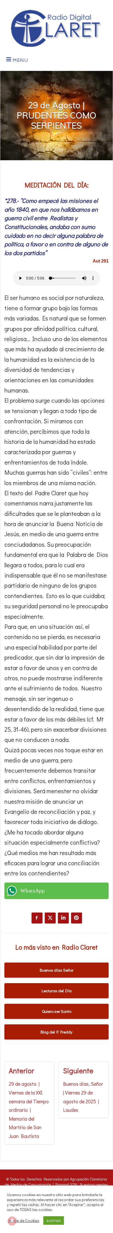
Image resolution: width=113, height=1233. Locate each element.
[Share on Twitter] (50, 918)
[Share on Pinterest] (76, 918)
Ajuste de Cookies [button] (23, 1220)
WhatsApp (32, 891)
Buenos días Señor (57, 970)
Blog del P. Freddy (56, 1032)
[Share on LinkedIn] (63, 918)
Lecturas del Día (57, 990)
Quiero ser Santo (56, 1011)
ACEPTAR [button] (54, 1220)
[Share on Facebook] (37, 918)
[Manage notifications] (12, 1221)
